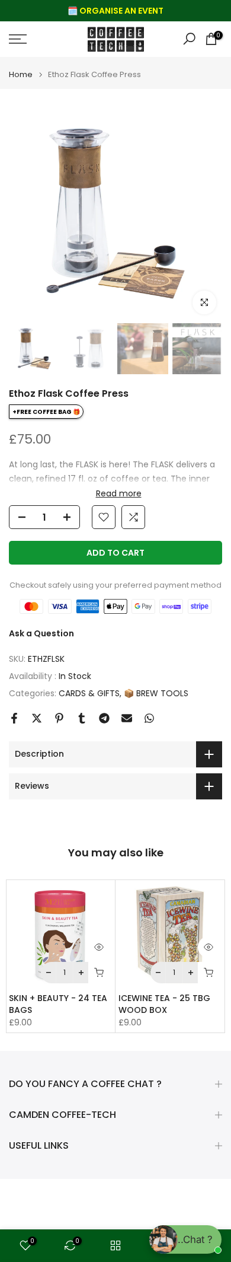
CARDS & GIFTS (89, 693)
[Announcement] (115, 10)
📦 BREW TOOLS (156, 693)
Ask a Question (41, 633)
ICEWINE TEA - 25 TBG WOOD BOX (164, 1004)
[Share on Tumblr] (81, 718)
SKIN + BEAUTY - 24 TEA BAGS (58, 1004)
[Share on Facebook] (14, 718)
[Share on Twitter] (36, 718)
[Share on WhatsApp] (149, 718)
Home (21, 74)
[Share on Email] (126, 718)
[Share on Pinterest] (59, 718)
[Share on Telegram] (104, 718)
